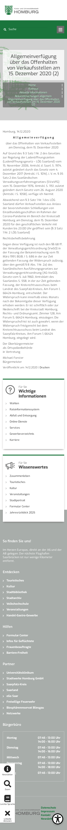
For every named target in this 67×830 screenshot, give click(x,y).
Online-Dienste (18, 421)
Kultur (13, 488)
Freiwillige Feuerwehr (21, 702)
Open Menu (60, 29)
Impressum (48, 811)
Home (32, 85)
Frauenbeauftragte (19, 647)
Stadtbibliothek (17, 592)
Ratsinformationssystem (24, 409)
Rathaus (33, 89)
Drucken (45, 367)
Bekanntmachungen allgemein (33, 96)
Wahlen (14, 403)
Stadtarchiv (14, 598)
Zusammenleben (20, 476)
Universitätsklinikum (20, 673)
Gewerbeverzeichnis (22, 434)
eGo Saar (12, 696)
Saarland (12, 690)
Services (15, 428)
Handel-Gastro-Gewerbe (22, 615)
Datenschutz (48, 807)
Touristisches (17, 482)
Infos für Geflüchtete (20, 641)
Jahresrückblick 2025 (22, 512)
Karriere (15, 440)
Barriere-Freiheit (17, 653)
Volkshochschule (18, 604)
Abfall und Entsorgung (23, 415)
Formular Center (20, 506)
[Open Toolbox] (57, 818)
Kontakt (45, 815)
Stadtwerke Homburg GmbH (25, 678)
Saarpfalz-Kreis (17, 684)
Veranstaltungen (20, 494)
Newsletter (48, 819)
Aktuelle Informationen (33, 92)
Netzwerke (13, 713)
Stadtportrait (17, 500)
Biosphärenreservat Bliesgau (25, 708)
